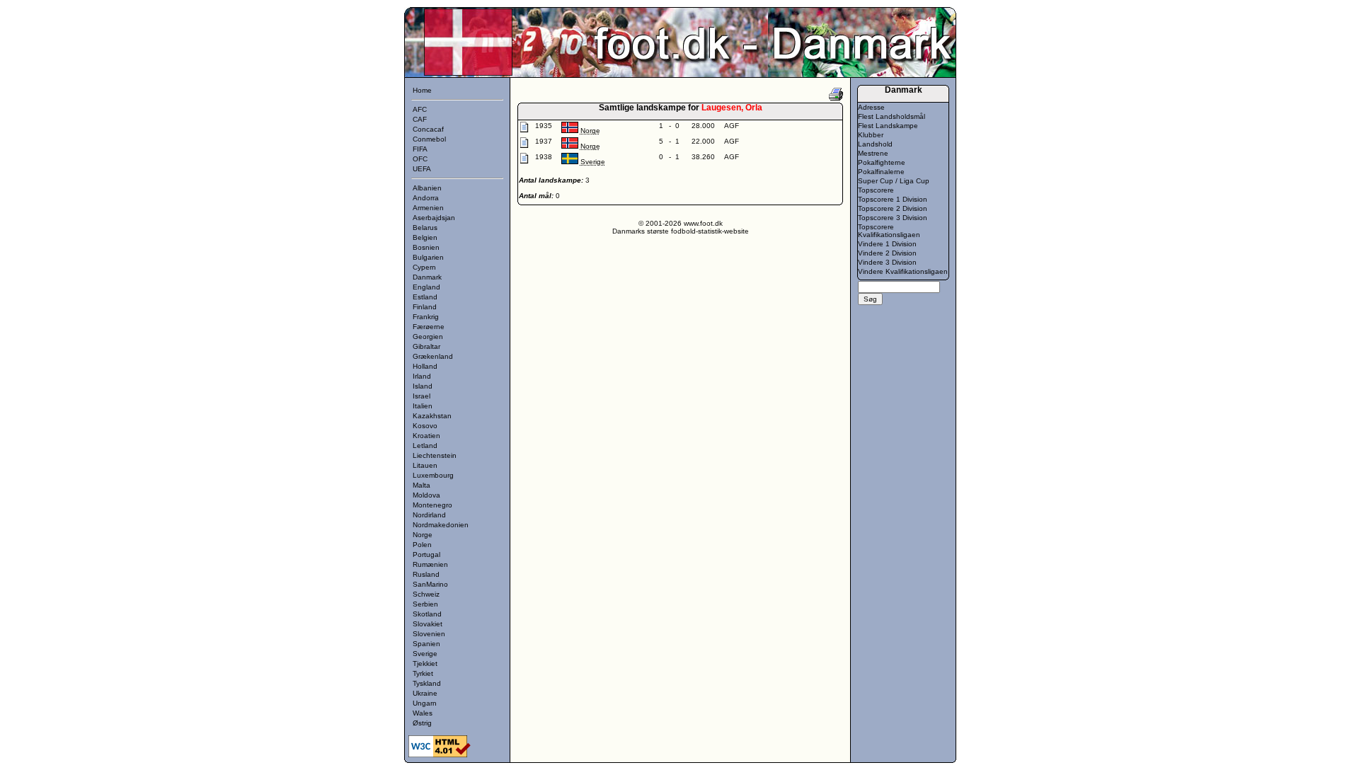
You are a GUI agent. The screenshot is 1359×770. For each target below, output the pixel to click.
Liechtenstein (435, 455)
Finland (425, 307)
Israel (421, 396)
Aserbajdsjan (434, 218)
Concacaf (428, 129)
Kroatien (426, 435)
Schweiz (426, 594)
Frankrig (426, 317)
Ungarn (425, 703)
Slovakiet (427, 624)
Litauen (425, 465)
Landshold (875, 144)
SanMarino (430, 584)
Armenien (428, 208)
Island (422, 386)
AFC (420, 109)
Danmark (427, 277)
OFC (420, 159)
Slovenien (429, 634)
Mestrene (873, 153)
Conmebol (429, 139)
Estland (425, 297)
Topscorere (876, 190)
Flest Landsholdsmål (891, 116)
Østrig (422, 723)
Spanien (426, 644)
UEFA (422, 169)
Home (422, 90)
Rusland (426, 574)
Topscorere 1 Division (892, 199)
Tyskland (427, 683)
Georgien (428, 336)
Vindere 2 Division (887, 253)
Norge (422, 535)
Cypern (424, 267)
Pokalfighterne (881, 162)
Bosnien (426, 247)
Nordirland (429, 515)
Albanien (427, 188)
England (426, 287)
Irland (422, 376)
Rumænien (430, 564)
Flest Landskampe (888, 126)
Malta (421, 485)
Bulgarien (428, 257)
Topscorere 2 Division (892, 208)
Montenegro (432, 505)
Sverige (425, 653)
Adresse (871, 107)
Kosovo (425, 426)
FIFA (420, 149)
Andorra (426, 198)
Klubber (870, 135)
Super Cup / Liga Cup (893, 181)
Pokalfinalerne (881, 172)
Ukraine (425, 693)
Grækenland (433, 356)
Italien (422, 406)
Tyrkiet (423, 673)
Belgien (425, 237)
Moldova (426, 495)
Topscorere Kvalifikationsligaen (889, 231)
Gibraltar (426, 346)
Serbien (425, 604)
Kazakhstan (432, 416)
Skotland (427, 614)
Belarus (425, 227)
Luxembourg (433, 475)
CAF (420, 119)
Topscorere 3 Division (892, 218)
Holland (425, 366)
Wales (422, 713)
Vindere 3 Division (887, 262)
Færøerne (429, 327)
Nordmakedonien (441, 525)
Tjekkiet (425, 663)
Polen (422, 544)
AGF (731, 126)
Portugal (426, 554)
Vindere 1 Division (887, 244)
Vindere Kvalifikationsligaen (903, 271)
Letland (425, 445)
